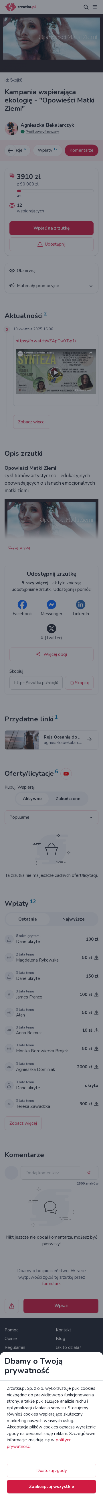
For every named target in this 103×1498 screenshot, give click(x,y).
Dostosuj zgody (51, 1470)
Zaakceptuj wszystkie (51, 1486)
